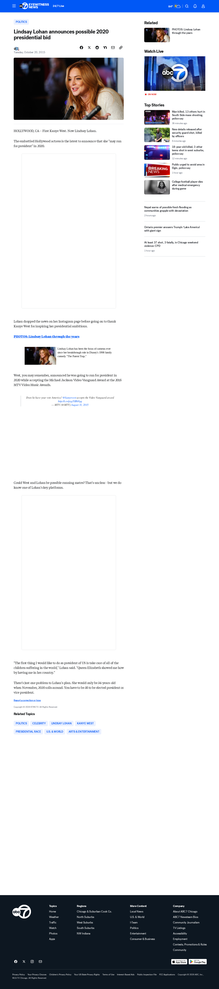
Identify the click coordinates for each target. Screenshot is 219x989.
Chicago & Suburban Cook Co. (94, 911)
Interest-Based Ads (125, 975)
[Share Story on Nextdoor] (105, 47)
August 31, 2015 (79, 404)
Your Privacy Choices (37, 975)
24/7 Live (58, 6)
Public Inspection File (147, 975)
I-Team (134, 922)
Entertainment (138, 933)
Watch (52, 928)
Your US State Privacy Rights (87, 975)
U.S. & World (137, 917)
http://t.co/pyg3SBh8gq (70, 401)
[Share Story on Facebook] (81, 47)
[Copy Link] (121, 47)
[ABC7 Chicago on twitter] (24, 961)
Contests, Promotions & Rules (190, 944)
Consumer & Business (142, 939)
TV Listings (179, 928)
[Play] (174, 73)
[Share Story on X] (89, 47)
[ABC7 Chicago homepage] (34, 6)
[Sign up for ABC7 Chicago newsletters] (40, 961)
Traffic (52, 922)
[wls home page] (21, 911)
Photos (53, 933)
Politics (134, 928)
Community (179, 950)
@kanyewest (69, 397)
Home (52, 911)
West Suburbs (85, 922)
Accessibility (180, 933)
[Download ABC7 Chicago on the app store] (179, 961)
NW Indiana (83, 933)
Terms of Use (108, 975)
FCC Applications (167, 975)
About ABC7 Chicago (185, 911)
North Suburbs (85, 917)
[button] (14, 5)
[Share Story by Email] (113, 47)
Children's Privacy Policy (60, 975)
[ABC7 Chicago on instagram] (32, 961)
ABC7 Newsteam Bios (185, 917)
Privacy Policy (18, 975)
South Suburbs (85, 928)
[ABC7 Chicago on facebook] (15, 961)
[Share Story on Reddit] (97, 47)
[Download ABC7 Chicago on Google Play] (198, 961)
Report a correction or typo (27, 700)
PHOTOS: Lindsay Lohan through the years (46, 336)
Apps (52, 939)
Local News (136, 911)
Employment (180, 939)
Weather (54, 917)
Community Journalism (186, 922)
